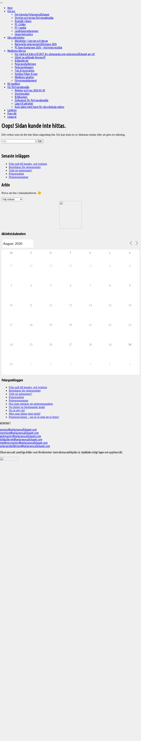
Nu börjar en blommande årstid (27, 407)
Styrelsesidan (22, 93)
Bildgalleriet (21, 60)
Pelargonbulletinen (25, 64)
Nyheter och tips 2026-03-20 (30, 90)
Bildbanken (21, 97)
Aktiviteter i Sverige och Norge (31, 41)
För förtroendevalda (18, 87)
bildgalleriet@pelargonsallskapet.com (21, 439)
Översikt (12, 113)
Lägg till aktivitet (24, 103)
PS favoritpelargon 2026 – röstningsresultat (38, 47)
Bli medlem (13, 83)
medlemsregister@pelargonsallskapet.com (24, 442)
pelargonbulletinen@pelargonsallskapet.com (25, 446)
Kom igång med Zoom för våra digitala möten (39, 107)
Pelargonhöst (16, 173)
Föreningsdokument (26, 80)
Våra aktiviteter (16, 37)
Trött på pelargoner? (20, 170)
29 (110, 344)
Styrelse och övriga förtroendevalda (34, 17)
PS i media (20, 27)
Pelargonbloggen (24, 67)
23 (129, 325)
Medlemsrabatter (24, 77)
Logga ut (12, 116)
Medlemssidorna (16, 50)
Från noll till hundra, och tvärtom (28, 163)
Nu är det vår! (17, 410)
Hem (9, 8)
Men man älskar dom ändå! (24, 413)
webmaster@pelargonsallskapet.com (20, 436)
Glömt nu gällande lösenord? (30, 57)
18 (31, 325)
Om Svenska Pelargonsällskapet (32, 14)
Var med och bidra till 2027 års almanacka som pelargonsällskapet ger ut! (55, 54)
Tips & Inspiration (24, 70)
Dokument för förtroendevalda (31, 100)
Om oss (11, 11)
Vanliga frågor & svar (26, 74)
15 (110, 305)
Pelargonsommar (18, 177)
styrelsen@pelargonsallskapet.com (19, 432)
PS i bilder (20, 24)
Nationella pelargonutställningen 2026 (36, 44)
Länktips (12, 110)
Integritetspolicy (24, 34)
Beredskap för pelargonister (25, 167)
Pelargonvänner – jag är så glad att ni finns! (34, 417)
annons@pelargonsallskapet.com (18, 429)
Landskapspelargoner (27, 31)
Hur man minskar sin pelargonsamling (31, 403)
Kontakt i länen (23, 21)
